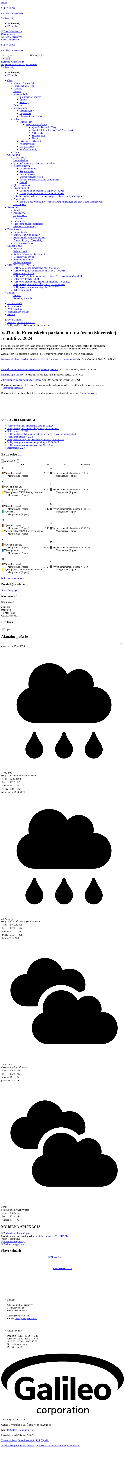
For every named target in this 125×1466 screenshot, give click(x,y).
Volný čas (18, 119)
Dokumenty (19, 221)
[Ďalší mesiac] (18, 461)
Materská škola (20, 94)
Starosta (17, 210)
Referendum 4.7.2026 (23, 273)
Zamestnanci (19, 157)
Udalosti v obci (14, 246)
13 (51, 503)
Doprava (17, 105)
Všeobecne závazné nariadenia (28, 223)
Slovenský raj (38, 135)
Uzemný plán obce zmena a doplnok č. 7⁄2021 (42, 190)
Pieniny (35, 138)
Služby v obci (20, 108)
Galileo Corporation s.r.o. (22, 1430)
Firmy (16, 152)
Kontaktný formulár (22, 298)
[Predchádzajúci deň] (2, 643)
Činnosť (23, 99)
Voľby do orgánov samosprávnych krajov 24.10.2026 (39, 270)
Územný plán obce (22, 188)
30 (51, 468)
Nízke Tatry (37, 132)
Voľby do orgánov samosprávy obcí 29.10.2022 (36, 287)
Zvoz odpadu (19, 204)
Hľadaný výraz (37, 55)
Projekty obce (20, 199)
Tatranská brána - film (23, 86)
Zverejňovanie (14, 229)
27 (3, 468)
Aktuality (17, 248)
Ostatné (23, 182)
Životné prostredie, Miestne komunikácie (39, 179)
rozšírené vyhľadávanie (12, 61)
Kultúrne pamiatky (29, 149)
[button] (7, 18)
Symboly (17, 88)
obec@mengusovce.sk (13, 388)
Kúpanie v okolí (27, 143)
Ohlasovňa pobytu (28, 168)
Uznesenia (18, 218)
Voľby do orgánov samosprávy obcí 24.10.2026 (36, 268)
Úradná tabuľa (20, 232)
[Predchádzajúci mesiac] (2, 461)
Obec (9, 80)
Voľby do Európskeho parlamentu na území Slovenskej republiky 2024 (47, 276)
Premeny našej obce (23, 259)
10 (3, 501)
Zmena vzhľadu (9, 1440)
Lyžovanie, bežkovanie (31, 141)
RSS (38, 1440)
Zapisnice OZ (20, 215)
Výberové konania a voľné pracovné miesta (34, 163)
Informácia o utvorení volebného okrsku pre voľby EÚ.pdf (29, 369)
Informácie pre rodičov (30, 97)
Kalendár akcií (20, 251)
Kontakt (11, 292)
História (17, 91)
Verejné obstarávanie (23, 243)
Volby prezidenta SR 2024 (26, 279)
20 (51, 523)
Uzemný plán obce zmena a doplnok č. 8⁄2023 (42, 193)
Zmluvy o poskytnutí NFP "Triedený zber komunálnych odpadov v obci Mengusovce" (61, 201)
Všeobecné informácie (24, 83)
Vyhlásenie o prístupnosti (13, 1445)
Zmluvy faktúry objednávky (26, 234)
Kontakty (24, 102)
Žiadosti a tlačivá (21, 166)
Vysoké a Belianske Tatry (44, 127)
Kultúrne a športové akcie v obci (29, 254)
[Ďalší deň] (121, 643)
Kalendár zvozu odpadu (12, 578)
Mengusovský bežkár (23, 257)
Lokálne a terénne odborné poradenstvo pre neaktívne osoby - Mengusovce (49, 196)
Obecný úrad (13, 155)
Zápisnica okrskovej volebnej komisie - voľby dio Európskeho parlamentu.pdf (38, 359)
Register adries (27, 171)
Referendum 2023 (22, 290)
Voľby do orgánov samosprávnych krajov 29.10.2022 (39, 284)
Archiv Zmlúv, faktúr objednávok (29, 237)
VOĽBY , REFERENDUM (21, 265)
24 (3, 539)
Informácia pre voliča (11, 374)
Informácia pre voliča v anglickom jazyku (21, 380)
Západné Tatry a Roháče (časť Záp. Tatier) (52, 130)
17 (3, 520)
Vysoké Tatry (26, 121)
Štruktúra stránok (26, 1440)
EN (12, 26)
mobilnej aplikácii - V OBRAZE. (52, 1236)
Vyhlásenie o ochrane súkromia (51, 1445)
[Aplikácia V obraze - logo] (15, 1233)
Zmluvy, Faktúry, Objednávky (28, 240)
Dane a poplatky (27, 174)
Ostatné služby (27, 110)
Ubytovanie (25, 113)
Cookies (30, 1445)
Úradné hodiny (20, 160)
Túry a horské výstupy (36, 124)
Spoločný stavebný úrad (31, 177)
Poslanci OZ (19, 212)
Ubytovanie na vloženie (31, 116)
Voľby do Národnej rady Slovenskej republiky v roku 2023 (41, 281)
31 (3, 559)
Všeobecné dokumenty (24, 226)
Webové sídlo (73, 1445)
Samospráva (13, 207)
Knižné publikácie (22, 262)
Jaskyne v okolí (27, 146)
